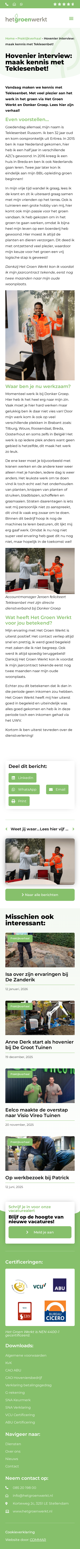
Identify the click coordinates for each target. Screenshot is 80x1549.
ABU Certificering (20, 1422)
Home (10, 38)
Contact (12, 1466)
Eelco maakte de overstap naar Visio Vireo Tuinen (36, 1112)
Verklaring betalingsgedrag (28, 1385)
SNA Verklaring (18, 1407)
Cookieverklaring (20, 1532)
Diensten (13, 1444)
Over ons (12, 1451)
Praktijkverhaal (29, 38)
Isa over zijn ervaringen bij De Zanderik (36, 977)
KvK (8, 1363)
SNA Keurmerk (18, 1400)
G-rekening (15, 1393)
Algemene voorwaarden (26, 1355)
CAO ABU (13, 1370)
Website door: (25, 1540)
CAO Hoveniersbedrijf (23, 1378)
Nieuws (11, 1459)
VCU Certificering (20, 1415)
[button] (71, 18)
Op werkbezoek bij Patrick (37, 1178)
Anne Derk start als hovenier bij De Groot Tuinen (39, 1044)
